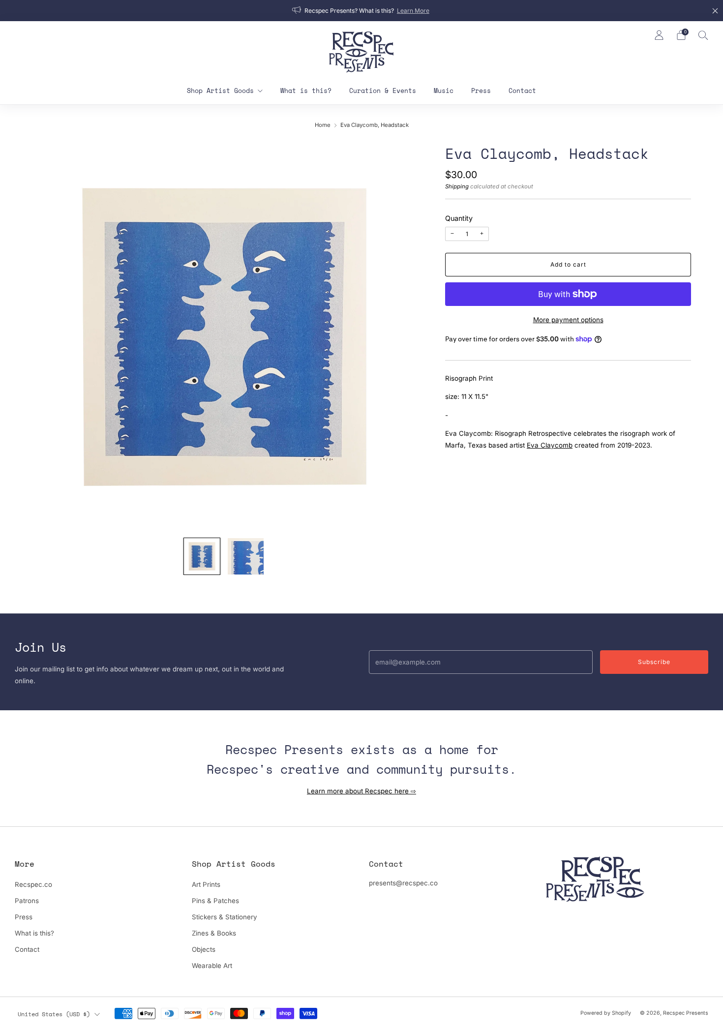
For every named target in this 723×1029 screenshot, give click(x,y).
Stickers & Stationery (224, 917)
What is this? (305, 90)
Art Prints (206, 884)
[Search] (703, 35)
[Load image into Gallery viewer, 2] (246, 556)
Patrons (27, 901)
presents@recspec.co (403, 883)
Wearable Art (212, 965)
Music (443, 90)
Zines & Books (214, 933)
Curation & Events (382, 90)
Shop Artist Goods (220, 90)
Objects (203, 949)
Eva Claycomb (549, 445)
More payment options (568, 320)
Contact (522, 90)
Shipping (457, 186)
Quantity (459, 218)
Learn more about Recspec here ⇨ (361, 791)
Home (323, 124)
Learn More (413, 10)
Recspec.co (33, 884)
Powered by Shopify (605, 1013)
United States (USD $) (54, 1013)
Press (481, 90)
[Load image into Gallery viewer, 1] (202, 556)
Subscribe (654, 662)
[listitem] (361, 10)
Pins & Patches (215, 901)
